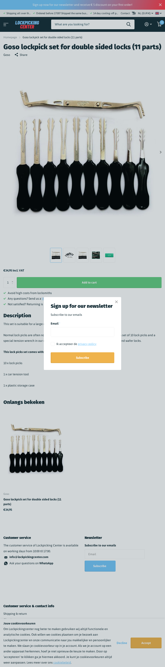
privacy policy (87, 343)
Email (55, 323)
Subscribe (82, 357)
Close (116, 302)
